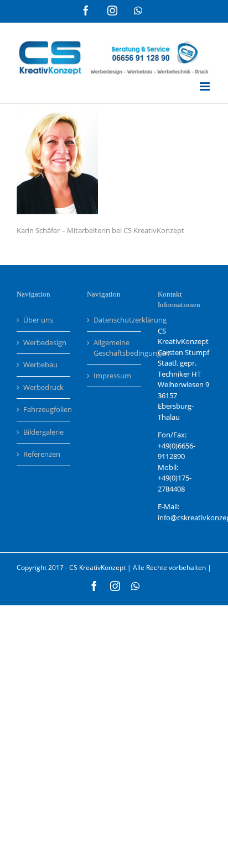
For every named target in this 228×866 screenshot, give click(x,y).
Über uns (38, 320)
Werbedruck (43, 387)
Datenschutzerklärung (114, 320)
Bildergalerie (43, 432)
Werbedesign (44, 342)
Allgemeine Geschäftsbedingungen (114, 347)
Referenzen (41, 454)
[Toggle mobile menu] (205, 86)
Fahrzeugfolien (44, 409)
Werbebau (40, 364)
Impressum (112, 376)
